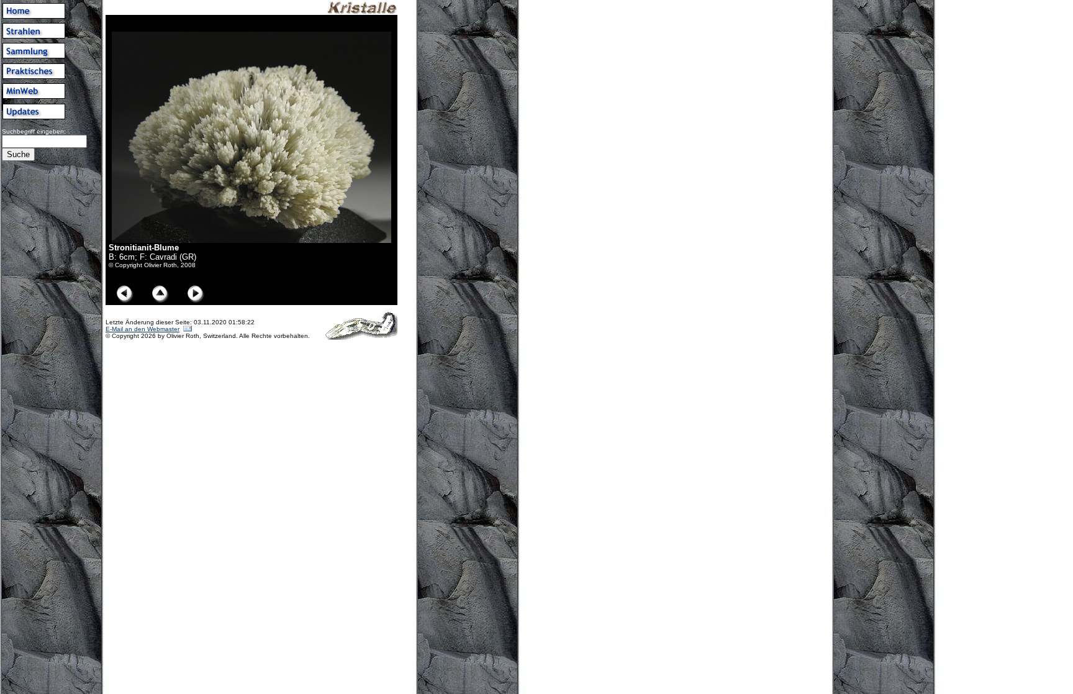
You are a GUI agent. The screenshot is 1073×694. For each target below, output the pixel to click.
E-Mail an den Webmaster (142, 329)
